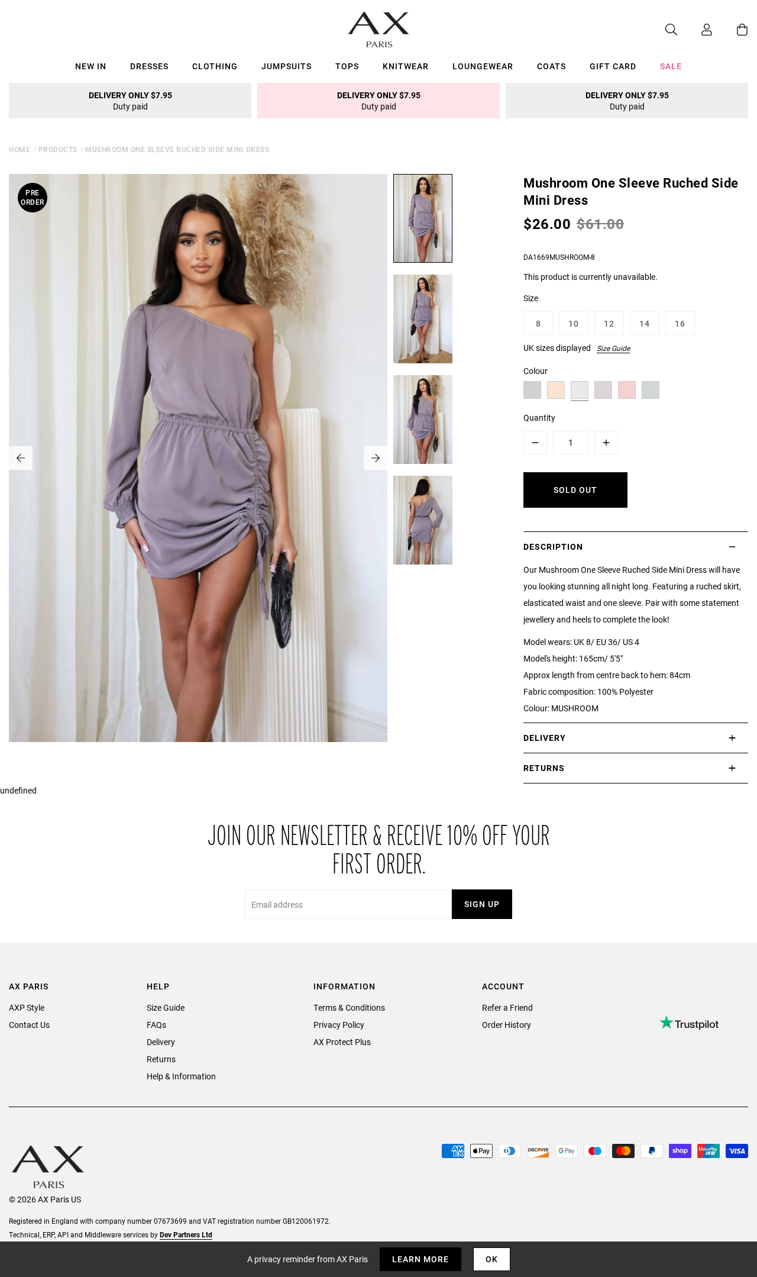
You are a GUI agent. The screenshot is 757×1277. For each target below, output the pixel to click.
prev (21, 458)
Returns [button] (544, 767)
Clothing (215, 66)
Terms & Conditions (349, 1007)
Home (19, 149)
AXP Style (26, 1007)
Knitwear (406, 66)
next (375, 458)
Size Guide (613, 348)
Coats (551, 66)
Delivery (161, 1041)
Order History (506, 1024)
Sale (671, 66)
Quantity (539, 417)
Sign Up (482, 904)
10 (573, 323)
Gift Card (613, 66)
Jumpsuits (286, 66)
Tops (347, 66)
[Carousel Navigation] (198, 458)
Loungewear (482, 66)
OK (492, 1259)
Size (530, 298)
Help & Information (181, 1076)
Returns (161, 1059)
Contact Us (29, 1024)
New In (90, 66)
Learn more (420, 1259)
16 (680, 323)
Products (57, 149)
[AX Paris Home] (378, 29)
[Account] (695, 29)
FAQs (156, 1024)
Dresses (149, 66)
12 (609, 323)
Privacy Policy (338, 1024)
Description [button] (553, 546)
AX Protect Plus (342, 1041)
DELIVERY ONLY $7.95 (130, 100)
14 (644, 323)
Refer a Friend (507, 1007)
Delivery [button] (544, 737)
